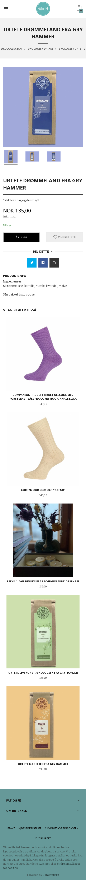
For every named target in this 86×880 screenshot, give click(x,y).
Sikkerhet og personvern (61, 828)
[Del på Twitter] (32, 263)
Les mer (44, 863)
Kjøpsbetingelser (30, 828)
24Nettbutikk (51, 874)
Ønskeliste (66, 237)
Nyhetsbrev (43, 837)
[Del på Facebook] (43, 263)
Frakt (11, 828)
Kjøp (24, 237)
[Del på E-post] (54, 263)
